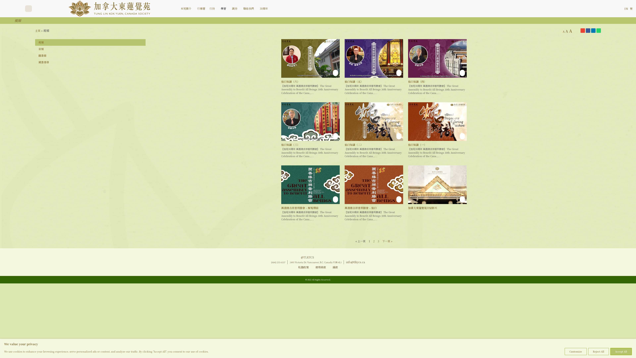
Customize (575, 351)
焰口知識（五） (354, 82)
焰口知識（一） (417, 145)
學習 (223, 8)
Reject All (598, 351)
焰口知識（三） (290, 145)
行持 (212, 8)
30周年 (264, 8)
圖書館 (42, 56)
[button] (619, 8)
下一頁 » (387, 241)
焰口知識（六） (290, 82)
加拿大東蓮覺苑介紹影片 (422, 208)
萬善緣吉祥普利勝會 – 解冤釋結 (299, 208)
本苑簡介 (186, 8)
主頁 (37, 31)
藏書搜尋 (43, 62)
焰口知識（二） (354, 145)
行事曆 (201, 8)
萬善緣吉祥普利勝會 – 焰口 (361, 208)
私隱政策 (303, 267)
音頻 (41, 49)
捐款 (335, 267)
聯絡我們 (248, 8)
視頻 (41, 42)
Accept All (621, 351)
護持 (234, 8)
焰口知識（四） (417, 82)
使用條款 (320, 267)
